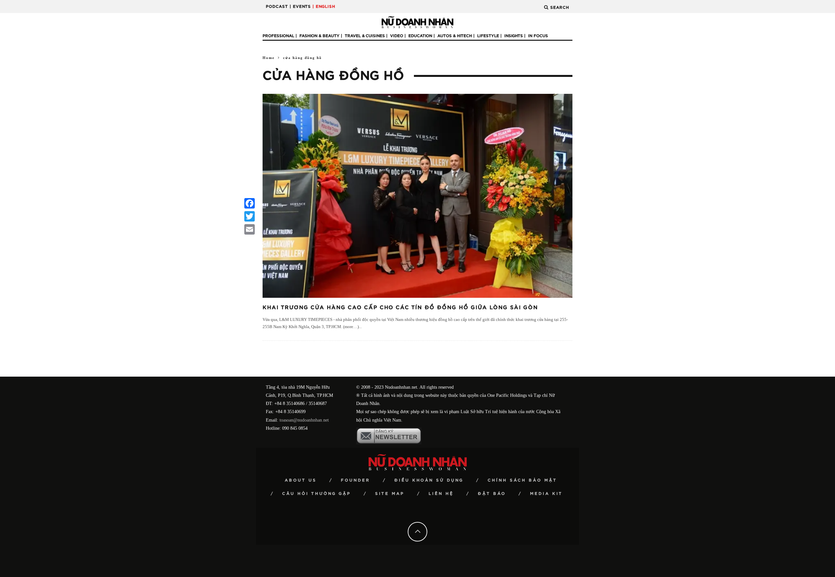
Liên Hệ (441, 494)
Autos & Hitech (454, 36)
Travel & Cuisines (365, 36)
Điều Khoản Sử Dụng (428, 480)
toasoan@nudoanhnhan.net (304, 420)
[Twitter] (249, 216)
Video (396, 36)
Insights (513, 36)
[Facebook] (249, 203)
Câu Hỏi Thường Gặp (316, 494)
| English (323, 6)
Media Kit (546, 494)
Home (269, 58)
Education (420, 36)
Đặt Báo (492, 494)
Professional (278, 36)
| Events (300, 6)
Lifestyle (488, 36)
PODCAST (277, 6)
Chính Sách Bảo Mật (522, 480)
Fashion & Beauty (319, 36)
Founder (355, 480)
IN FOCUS (538, 36)
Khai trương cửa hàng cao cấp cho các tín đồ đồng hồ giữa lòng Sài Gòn (400, 307)
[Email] (249, 229)
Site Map (389, 494)
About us (301, 480)
